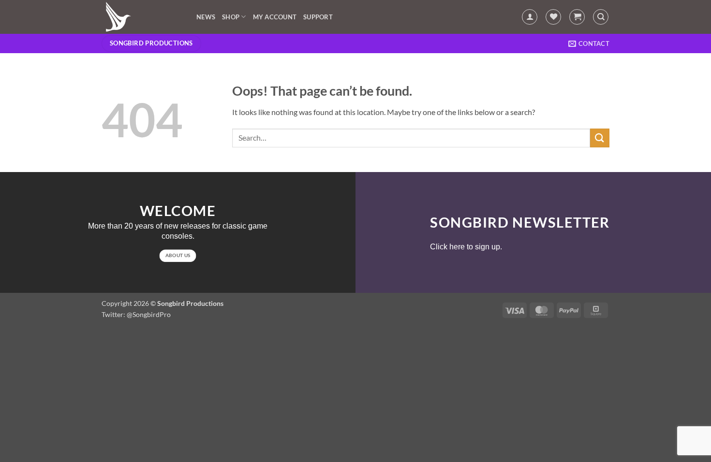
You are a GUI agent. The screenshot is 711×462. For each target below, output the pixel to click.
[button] (529, 17)
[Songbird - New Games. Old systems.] (142, 17)
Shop (230, 17)
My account (275, 17)
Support (318, 17)
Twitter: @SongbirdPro (136, 314)
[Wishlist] (553, 17)
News (205, 17)
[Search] (600, 17)
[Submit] (599, 138)
